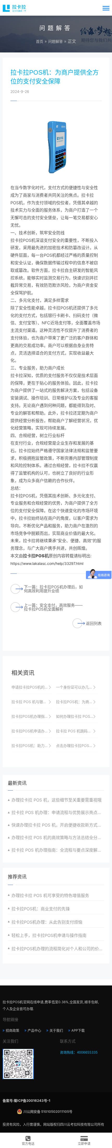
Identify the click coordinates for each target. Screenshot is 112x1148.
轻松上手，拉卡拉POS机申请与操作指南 (48, 935)
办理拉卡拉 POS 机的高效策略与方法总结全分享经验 (57, 837)
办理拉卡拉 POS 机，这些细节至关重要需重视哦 (56, 800)
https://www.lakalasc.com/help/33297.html (46, 563)
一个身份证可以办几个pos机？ (77, 687)
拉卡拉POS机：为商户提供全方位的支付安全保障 (77, 701)
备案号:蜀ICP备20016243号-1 (26, 1100)
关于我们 (56, 1030)
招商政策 (12, 1030)
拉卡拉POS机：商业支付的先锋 (40, 908)
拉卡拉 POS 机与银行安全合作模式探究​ (32, 701)
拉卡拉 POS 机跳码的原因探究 (77, 731)
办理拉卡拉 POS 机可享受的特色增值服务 (50, 895)
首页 (39, 41)
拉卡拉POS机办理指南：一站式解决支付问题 (32, 716)
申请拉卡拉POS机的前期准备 (32, 687)
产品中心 (34, 1030)
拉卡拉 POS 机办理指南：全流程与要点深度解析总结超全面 (57, 850)
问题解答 (55, 41)
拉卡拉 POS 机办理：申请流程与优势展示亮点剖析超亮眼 (57, 812)
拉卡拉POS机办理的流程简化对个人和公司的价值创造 (57, 948)
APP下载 (78, 1030)
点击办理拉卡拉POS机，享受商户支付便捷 (77, 745)
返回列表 (94, 623)
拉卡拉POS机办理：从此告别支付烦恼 (46, 922)
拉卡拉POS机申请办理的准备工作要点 (32, 731)
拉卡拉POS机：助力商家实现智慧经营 (32, 745)
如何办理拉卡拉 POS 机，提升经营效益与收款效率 (77, 716)
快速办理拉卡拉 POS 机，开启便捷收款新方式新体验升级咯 (57, 825)
